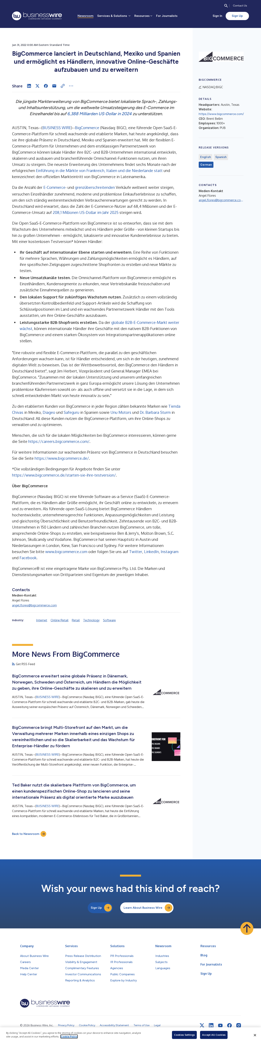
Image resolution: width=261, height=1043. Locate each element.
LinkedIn (151, 551)
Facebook (27, 557)
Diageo (49, 412)
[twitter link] (202, 1025)
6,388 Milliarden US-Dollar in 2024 (99, 113)
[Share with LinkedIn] (29, 86)
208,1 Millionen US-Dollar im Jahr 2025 (85, 212)
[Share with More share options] (71, 86)
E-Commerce (54, 187)
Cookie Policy (69, 1036)
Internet (41, 620)
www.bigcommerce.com (65, 551)
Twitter (135, 551)
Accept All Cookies (213, 1034)
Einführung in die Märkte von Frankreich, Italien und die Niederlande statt (99, 170)
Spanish (220, 157)
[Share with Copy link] (63, 86)
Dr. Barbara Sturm (155, 412)
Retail (76, 620)
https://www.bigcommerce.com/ (221, 114)
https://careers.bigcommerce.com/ (58, 441)
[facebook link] (229, 1025)
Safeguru (71, 412)
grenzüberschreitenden (95, 187)
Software (109, 620)
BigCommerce (87, 127)
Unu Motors (120, 412)
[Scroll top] (246, 928)
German (206, 164)
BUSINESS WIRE (56, 127)
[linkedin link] (211, 1025)
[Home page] (37, 15)
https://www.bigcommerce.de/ (62, 458)
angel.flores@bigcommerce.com (34, 605)
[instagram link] (238, 1025)
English (205, 157)
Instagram (169, 551)
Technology (91, 620)
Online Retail (59, 620)
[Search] (226, 5)
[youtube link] (220, 1025)
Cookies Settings (184, 1034)
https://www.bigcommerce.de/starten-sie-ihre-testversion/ (64, 475)
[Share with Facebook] (46, 86)
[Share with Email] (54, 86)
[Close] (255, 1035)
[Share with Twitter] (37, 86)
